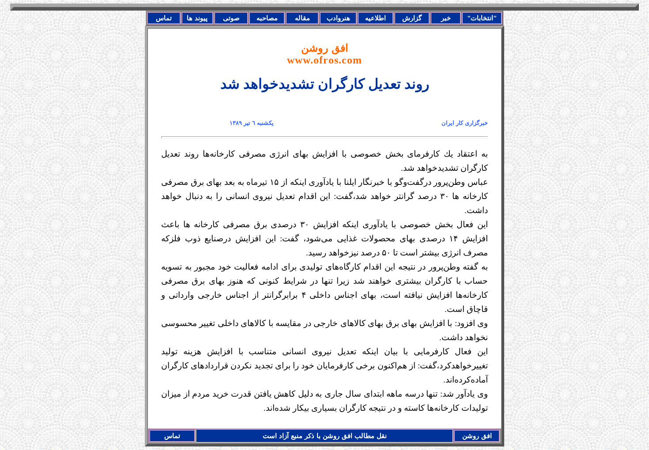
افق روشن (324, 54)
